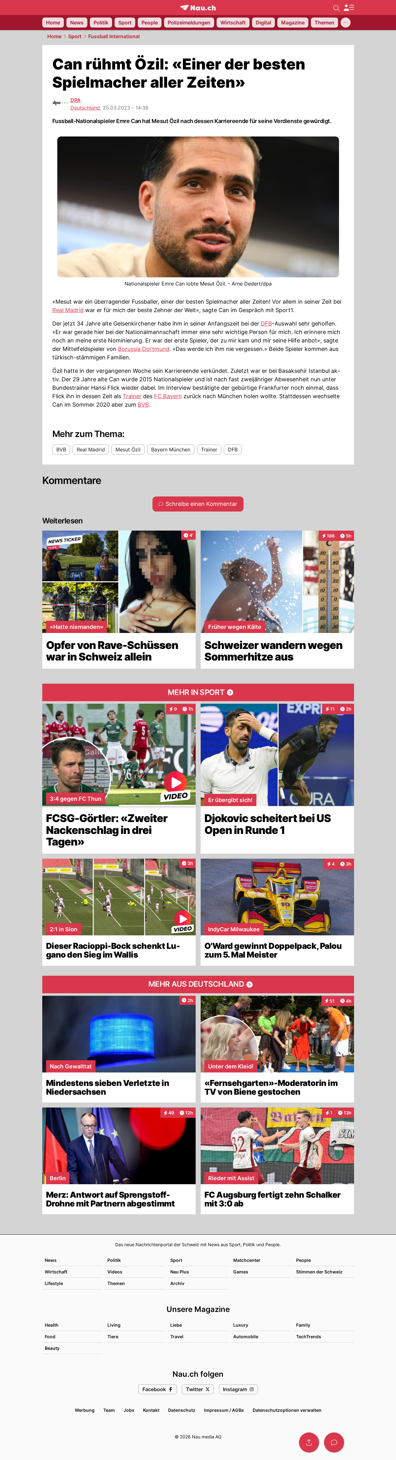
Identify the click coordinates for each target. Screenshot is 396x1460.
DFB (266, 323)
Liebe (176, 1325)
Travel (176, 1336)
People (303, 1260)
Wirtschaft (56, 1271)
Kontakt (151, 1410)
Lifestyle (54, 1283)
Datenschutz (181, 1410)
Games (240, 1271)
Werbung (85, 1410)
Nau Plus (179, 1271)
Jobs (129, 1410)
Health (52, 1325)
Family (303, 1325)
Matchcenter (246, 1260)
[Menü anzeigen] (348, 7)
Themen (116, 1283)
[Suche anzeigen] (336, 7)
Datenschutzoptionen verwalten (287, 1410)
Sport (74, 36)
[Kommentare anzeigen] (334, 1442)
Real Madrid (68, 310)
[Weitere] (346, 23)
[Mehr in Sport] (198, 692)
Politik (114, 1260)
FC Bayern (168, 396)
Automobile (245, 1336)
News (51, 1260)
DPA (75, 100)
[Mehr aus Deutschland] (198, 984)
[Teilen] (309, 1442)
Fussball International (114, 36)
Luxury (240, 1325)
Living (114, 1325)
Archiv (177, 1283)
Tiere (112, 1336)
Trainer (132, 396)
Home (54, 36)
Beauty (52, 1348)
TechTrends (308, 1336)
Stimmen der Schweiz (319, 1271)
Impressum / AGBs (224, 1410)
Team (109, 1410)
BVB (143, 404)
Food (50, 1336)
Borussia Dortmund (143, 349)
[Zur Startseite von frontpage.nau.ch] (198, 8)
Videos (114, 1271)
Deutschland (85, 108)
